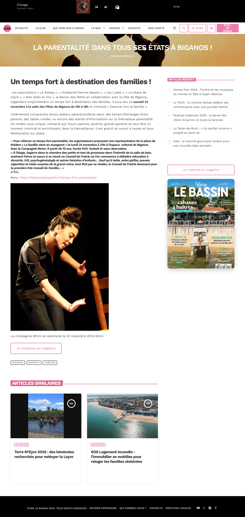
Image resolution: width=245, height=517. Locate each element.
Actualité (21, 444)
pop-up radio (227, 28)
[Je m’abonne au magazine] (200, 223)
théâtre (50, 362)
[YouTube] (222, 18)
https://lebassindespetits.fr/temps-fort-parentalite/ (58, 177)
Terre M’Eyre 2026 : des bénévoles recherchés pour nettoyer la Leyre (44, 454)
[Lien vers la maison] (7, 28)
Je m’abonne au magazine (36, 348)
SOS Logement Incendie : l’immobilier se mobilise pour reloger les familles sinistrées (116, 457)
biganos (17, 362)
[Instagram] (232, 18)
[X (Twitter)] (227, 18)
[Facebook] (237, 18)
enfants (33, 362)
